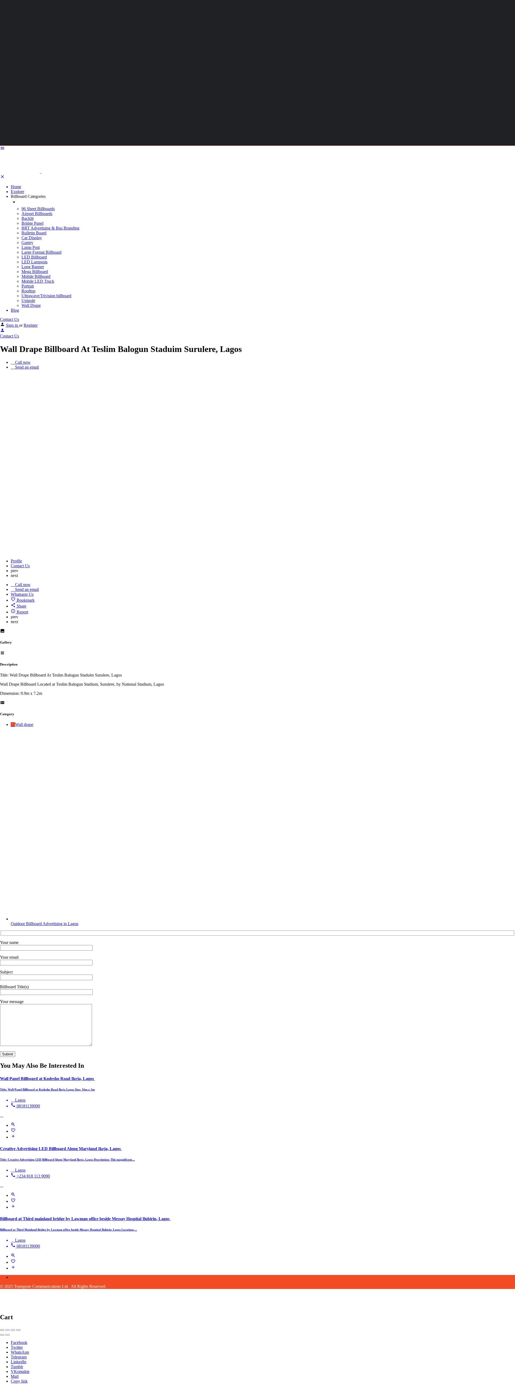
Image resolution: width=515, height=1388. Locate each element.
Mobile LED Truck (37, 281)
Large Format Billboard (41, 252)
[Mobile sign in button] (2, 331)
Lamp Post (30, 247)
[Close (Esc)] (2, 1330)
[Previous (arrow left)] (2, 1335)
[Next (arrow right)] (7, 1335)
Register (31, 325)
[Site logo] (20, 171)
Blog (15, 310)
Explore (17, 191)
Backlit (27, 218)
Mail (15, 1376)
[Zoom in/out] (18, 1330)
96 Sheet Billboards (38, 208)
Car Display (31, 237)
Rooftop (28, 291)
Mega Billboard (34, 271)
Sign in (12, 325)
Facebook (19, 1342)
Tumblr (17, 1366)
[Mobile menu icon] (257, 149)
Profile (16, 561)
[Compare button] (13, 1137)
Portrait (27, 286)
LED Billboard (34, 257)
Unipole (28, 300)
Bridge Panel (32, 223)
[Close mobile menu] (2, 177)
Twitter (17, 1347)
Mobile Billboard (35, 276)
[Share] (7, 1330)
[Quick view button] (13, 1125)
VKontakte (20, 1371)
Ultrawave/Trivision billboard (46, 295)
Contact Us (9, 319)
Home (16, 186)
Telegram (19, 1357)
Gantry (27, 242)
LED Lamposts (34, 262)
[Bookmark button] (13, 1131)
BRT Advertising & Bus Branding (50, 228)
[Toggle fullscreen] (13, 1330)
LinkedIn (18, 1362)
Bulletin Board (33, 233)
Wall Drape (31, 305)
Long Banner (32, 266)
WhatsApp (20, 1352)
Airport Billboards (36, 213)
